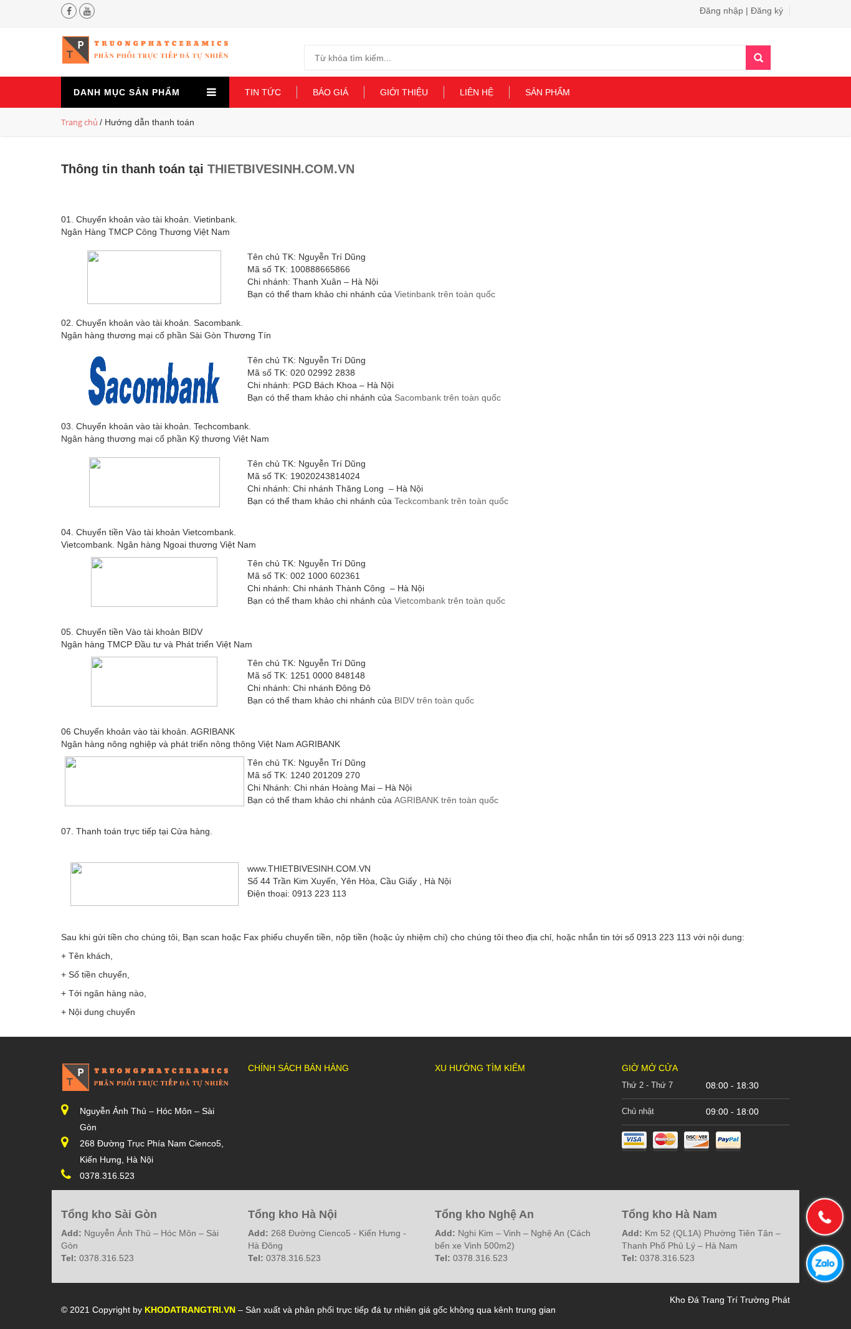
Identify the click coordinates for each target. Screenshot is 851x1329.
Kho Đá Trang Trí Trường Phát (730, 1300)
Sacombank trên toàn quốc (447, 398)
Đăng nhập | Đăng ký (741, 11)
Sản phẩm (547, 92)
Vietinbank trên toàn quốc (444, 294)
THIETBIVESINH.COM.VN (280, 169)
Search (758, 57)
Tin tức (263, 92)
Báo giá (330, 92)
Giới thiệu (404, 92)
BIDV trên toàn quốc (434, 700)
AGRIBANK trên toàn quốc (446, 800)
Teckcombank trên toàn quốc (452, 501)
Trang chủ (79, 122)
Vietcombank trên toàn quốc (449, 601)
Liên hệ (476, 92)
